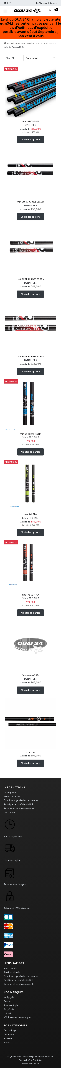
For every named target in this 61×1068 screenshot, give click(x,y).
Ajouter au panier (30, 451)
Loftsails (8, 1013)
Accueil (10, 43)
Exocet (7, 1001)
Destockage (10, 1030)
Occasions (9, 1034)
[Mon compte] (49, 11)
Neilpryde (9, 997)
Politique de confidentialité (18, 804)
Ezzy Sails (9, 1009)
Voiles (7, 1042)
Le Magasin (41, 3)
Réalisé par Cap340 (30, 1063)
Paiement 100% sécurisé (17, 908)
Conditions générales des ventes (21, 800)
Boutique (20, 43)
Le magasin (10, 792)
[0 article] (54, 11)
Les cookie (9, 812)
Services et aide (12, 972)
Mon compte (10, 968)
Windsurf (31, 43)
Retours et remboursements (19, 808)
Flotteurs (9, 1038)
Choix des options (30, 139)
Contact (53, 3)
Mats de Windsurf (46, 43)
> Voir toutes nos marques (17, 1017)
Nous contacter (12, 796)
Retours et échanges (15, 884)
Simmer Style (11, 1005)
